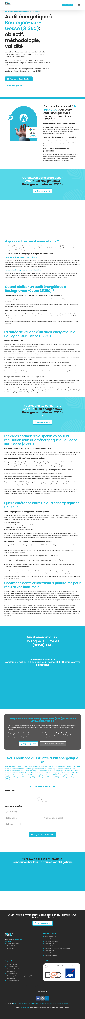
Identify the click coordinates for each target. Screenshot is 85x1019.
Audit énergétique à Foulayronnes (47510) (40, 767)
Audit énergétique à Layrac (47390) (65, 767)
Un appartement (43, 799)
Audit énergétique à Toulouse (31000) (59, 769)
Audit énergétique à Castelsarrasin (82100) (62, 773)
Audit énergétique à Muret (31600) (36, 769)
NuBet (15, 1003)
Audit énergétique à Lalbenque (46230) (23, 777)
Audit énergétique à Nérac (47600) (16, 767)
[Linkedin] (47, 998)
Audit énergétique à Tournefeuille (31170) (38, 771)
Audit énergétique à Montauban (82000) (35, 773)
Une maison (43, 797)
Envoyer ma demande (42, 834)
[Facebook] (38, 998)
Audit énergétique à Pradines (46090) (47, 777)
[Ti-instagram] (42, 998)
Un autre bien (43, 801)
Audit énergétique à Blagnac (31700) (63, 771)
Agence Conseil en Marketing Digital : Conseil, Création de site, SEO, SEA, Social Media (45, 1003)
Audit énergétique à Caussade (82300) (45, 775)
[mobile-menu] (76, 5)
